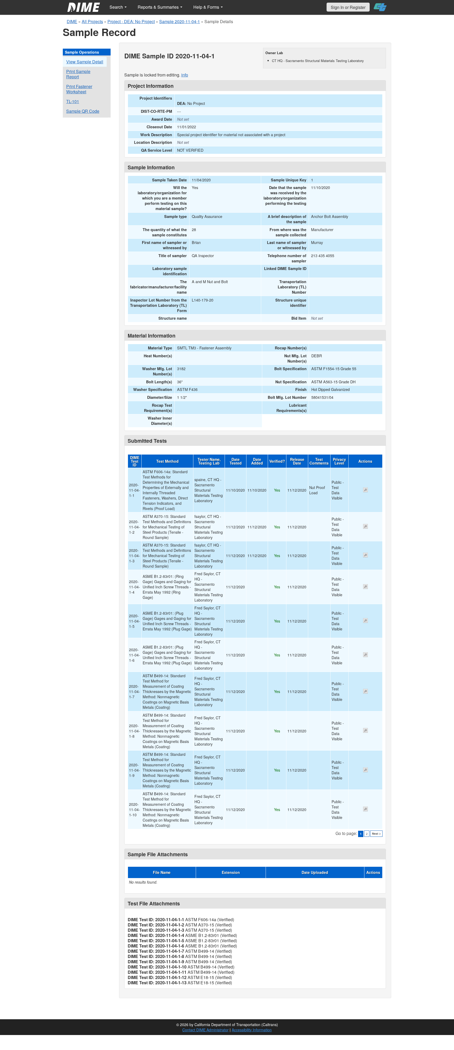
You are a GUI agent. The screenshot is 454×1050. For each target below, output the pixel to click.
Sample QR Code (82, 111)
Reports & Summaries (159, 7)
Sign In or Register (348, 7)
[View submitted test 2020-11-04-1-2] (365, 526)
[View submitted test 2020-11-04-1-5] (365, 621)
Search (117, 7)
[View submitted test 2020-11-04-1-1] (365, 490)
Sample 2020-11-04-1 (179, 21)
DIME (72, 21)
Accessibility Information (252, 1029)
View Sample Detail (84, 62)
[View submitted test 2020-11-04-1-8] (365, 730)
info (184, 75)
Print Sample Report (78, 74)
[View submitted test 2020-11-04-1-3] (365, 555)
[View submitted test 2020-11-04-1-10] (365, 809)
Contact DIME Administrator (205, 1029)
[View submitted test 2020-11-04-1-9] (365, 770)
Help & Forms (206, 7)
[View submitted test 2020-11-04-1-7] (365, 691)
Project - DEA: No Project (131, 21)
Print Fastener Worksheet (79, 89)
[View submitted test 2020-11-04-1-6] (365, 655)
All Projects (92, 21)
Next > (376, 833)
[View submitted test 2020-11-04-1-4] (365, 587)
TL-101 (72, 101)
